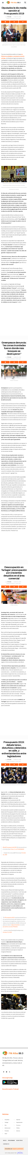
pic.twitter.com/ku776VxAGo (10, 926)
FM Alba (9, 16)
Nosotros (19, 1140)
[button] (3, 2)
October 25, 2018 (7, 932)
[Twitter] (3, 1072)
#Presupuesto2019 (9, 917)
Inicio (4, 1140)
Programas (11, 1140)
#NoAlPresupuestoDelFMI (9, 847)
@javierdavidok (15, 925)
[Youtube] (6, 1072)
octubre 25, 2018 (17, 16)
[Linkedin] (9, 1072)
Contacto (6, 1144)
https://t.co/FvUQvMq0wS (17, 849)
